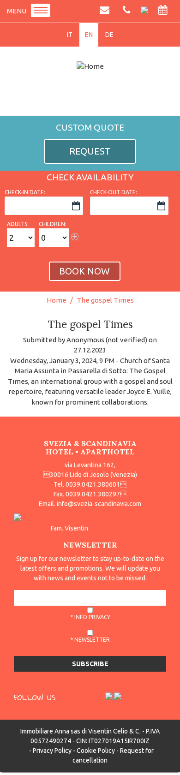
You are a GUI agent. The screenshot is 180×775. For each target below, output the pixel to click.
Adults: (18, 224)
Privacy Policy (52, 750)
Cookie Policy (96, 750)
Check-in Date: (25, 192)
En (89, 34)
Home (56, 300)
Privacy (99, 617)
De (109, 34)
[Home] (90, 66)
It (69, 34)
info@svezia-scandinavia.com (99, 503)
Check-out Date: (113, 192)
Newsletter (92, 640)
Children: (52, 224)
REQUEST (90, 151)
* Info (90, 617)
